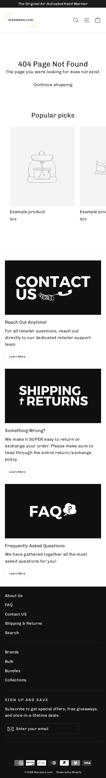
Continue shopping (53, 84)
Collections (16, 680)
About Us (14, 595)
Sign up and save (27, 700)
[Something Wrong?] (53, 396)
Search (12, 632)
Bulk (9, 661)
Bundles (12, 670)
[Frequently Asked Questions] (53, 511)
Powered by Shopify (69, 772)
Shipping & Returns (23, 623)
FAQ (9, 604)
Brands (12, 652)
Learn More (17, 356)
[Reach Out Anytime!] (53, 287)
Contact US (16, 614)
